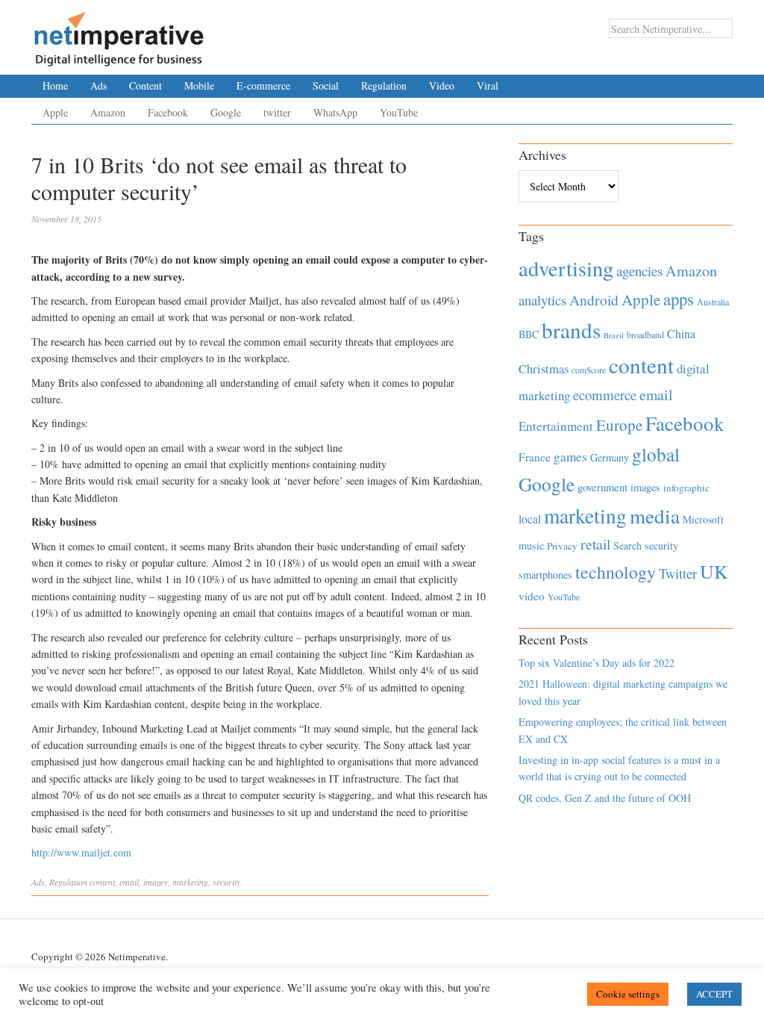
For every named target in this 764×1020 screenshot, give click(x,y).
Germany (609, 457)
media (655, 515)
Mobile (199, 85)
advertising (566, 268)
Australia (713, 302)
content (102, 882)
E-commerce (263, 85)
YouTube (399, 112)
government (602, 487)
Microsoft (703, 519)
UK (714, 571)
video (532, 595)
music (531, 545)
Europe (619, 424)
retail (595, 544)
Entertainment (556, 426)
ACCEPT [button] (714, 994)
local (530, 518)
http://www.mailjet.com (81, 852)
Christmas (544, 368)
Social (326, 85)
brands (571, 329)
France (535, 457)
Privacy (562, 546)
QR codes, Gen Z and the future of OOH (605, 798)
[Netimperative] (119, 33)
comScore (589, 370)
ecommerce (604, 394)
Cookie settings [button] (628, 994)
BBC (529, 334)
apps (678, 298)
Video (441, 85)
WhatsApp (335, 112)
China (681, 333)
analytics (542, 299)
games (570, 456)
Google (225, 112)
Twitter (678, 573)
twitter (277, 112)
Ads (98, 85)
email (129, 882)
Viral (487, 85)
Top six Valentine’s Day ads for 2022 (596, 663)
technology (615, 572)
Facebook (168, 112)
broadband (645, 334)
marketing (190, 882)
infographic (686, 487)
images (155, 882)
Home (55, 85)
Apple (55, 112)
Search (627, 545)
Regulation (384, 85)
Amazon (107, 112)
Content (145, 85)
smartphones (545, 574)
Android (594, 300)
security (226, 882)
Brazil (614, 335)
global (656, 454)
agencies (639, 270)
